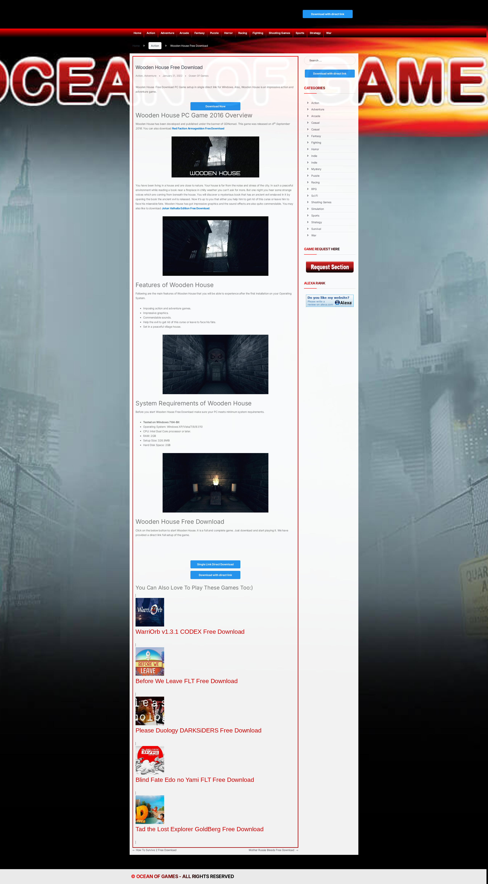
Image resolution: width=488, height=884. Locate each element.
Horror (228, 32)
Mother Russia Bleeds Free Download (273, 850)
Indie (314, 155)
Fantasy (199, 32)
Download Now (215, 106)
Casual (315, 122)
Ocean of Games (157, 876)
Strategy (315, 32)
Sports (300, 32)
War (328, 32)
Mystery (316, 169)
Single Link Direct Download (215, 564)
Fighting (258, 32)
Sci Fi (314, 195)
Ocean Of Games (199, 75)
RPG (314, 189)
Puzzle (214, 32)
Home (137, 32)
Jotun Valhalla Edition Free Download (185, 208)
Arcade (184, 32)
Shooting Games (279, 32)
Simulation (317, 208)
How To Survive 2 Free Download (154, 850)
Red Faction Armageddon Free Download (198, 128)
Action (151, 32)
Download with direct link (327, 14)
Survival (316, 228)
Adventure (167, 32)
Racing (242, 32)
